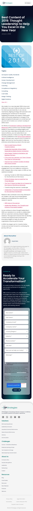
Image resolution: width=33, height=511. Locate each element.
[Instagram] (11, 417)
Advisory (4, 435)
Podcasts (4, 488)
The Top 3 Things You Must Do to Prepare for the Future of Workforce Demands (18, 184)
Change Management (8, 83)
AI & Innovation (5, 437)
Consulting (5, 91)
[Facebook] (19, 417)
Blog (3, 15)
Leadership (4, 465)
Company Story (5, 459)
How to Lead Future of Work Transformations (13, 146)
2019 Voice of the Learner (12, 203)
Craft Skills (5, 94)
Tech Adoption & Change (7, 450)
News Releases (5, 486)
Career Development (8, 80)
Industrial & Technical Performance (10, 429)
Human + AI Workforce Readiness (9, 444)
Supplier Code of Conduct (17, 504)
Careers (3, 470)
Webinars (4, 491)
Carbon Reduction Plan (21, 501)
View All (4, 102)
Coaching (4, 86)
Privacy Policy (8, 373)
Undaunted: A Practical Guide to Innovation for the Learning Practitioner (17, 191)
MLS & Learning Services (7, 424)
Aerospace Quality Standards (10, 75)
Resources (4, 483)
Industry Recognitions (7, 462)
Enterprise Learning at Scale (8, 447)
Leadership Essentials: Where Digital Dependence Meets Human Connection (17, 150)
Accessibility (9, 501)
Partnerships (5, 468)
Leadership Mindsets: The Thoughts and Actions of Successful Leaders (16, 206)
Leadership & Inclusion (7, 426)
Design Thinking (6, 96)
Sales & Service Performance (8, 432)
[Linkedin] (3, 417)
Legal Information (21, 499)
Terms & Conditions (21, 372)
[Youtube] (15, 417)
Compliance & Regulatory (9, 88)
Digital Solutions (6, 99)
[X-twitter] (7, 417)
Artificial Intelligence (8, 77)
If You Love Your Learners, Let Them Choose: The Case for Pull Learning (18, 158)
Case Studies (5, 480)
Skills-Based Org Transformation (9, 452)
